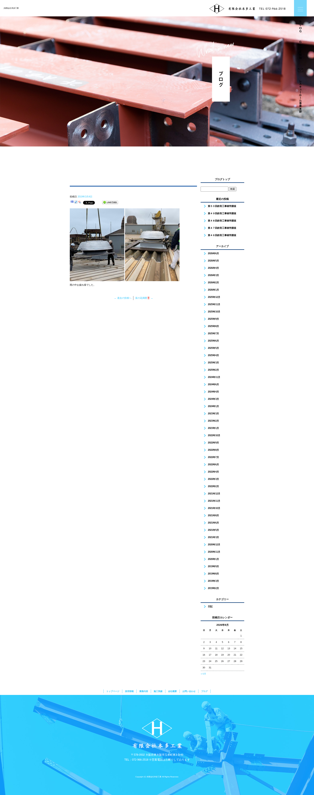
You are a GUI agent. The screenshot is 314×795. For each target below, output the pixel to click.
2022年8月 (213, 450)
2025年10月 (214, 311)
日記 (210, 606)
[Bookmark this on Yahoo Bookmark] (79, 202)
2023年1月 (213, 428)
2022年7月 (213, 457)
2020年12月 (214, 544)
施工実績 (158, 691)
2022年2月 (213, 486)
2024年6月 (213, 384)
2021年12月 (214, 493)
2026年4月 (213, 268)
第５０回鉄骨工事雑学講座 (222, 206)
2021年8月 (213, 515)
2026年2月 (213, 282)
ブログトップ (222, 179)
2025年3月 (213, 362)
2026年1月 (213, 289)
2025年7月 (213, 333)
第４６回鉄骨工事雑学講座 (222, 235)
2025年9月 (213, 319)
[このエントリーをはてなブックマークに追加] (72, 202)
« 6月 (203, 674)
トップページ (112, 691)
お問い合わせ (189, 691)
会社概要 (172, 691)
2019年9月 (213, 566)
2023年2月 (213, 420)
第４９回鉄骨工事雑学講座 (222, 213)
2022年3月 (213, 479)
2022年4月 (213, 471)
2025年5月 (213, 348)
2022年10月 (214, 435)
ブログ (204, 691)
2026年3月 (213, 275)
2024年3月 (213, 399)
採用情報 (129, 691)
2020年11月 (214, 551)
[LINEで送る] (110, 202)
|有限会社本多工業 (11, 8)
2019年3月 (213, 581)
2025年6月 (213, 340)
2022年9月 (213, 442)
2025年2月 (213, 369)
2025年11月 (214, 304)
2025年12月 (214, 297)
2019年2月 (213, 588)
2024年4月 (213, 391)
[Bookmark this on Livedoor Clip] (76, 202)
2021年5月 (213, 530)
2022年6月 (213, 464)
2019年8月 (213, 573)
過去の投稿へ (122, 298)
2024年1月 (213, 406)
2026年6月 (213, 253)
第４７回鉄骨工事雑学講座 (222, 228)
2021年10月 (214, 508)
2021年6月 (213, 522)
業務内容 (143, 691)
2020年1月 (213, 559)
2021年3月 (213, 537)
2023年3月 (213, 413)
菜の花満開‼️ (144, 298)
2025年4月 (213, 355)
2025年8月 (213, 326)
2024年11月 (214, 377)
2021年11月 (214, 500)
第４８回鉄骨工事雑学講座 (222, 220)
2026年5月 (213, 260)
